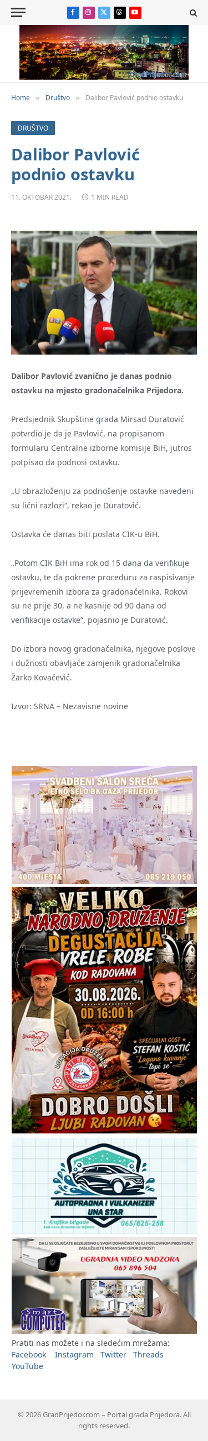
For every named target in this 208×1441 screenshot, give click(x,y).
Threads (148, 1354)
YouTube (27, 1366)
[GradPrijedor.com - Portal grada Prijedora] (104, 76)
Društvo (33, 128)
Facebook (29, 1354)
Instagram (74, 1354)
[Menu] (18, 12)
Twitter (113, 1354)
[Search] (192, 12)
